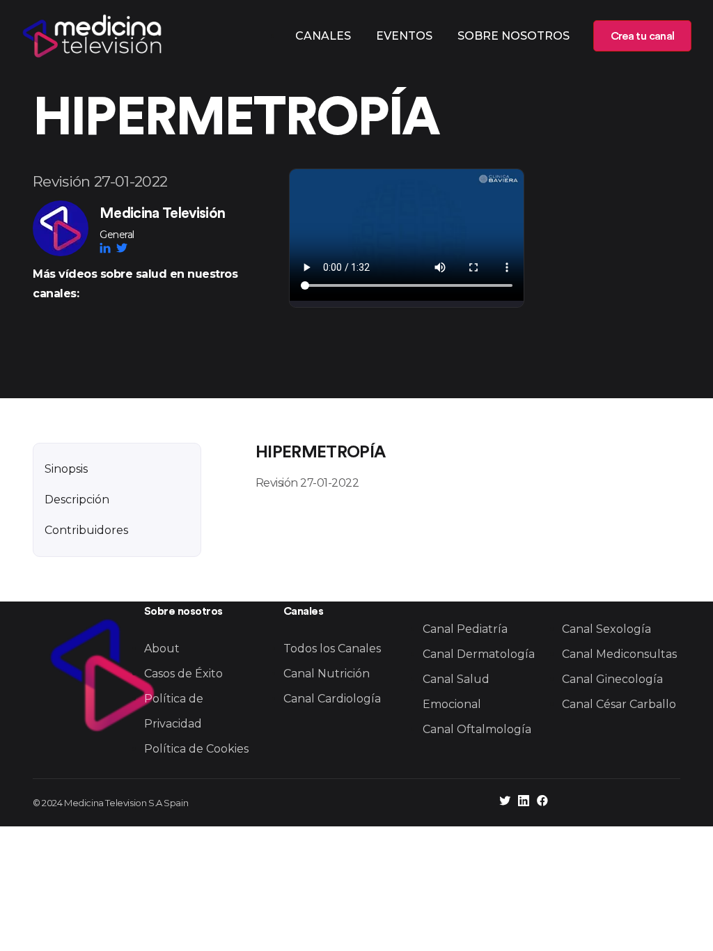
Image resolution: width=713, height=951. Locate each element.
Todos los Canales (332, 648)
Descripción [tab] (77, 499)
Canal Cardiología (332, 698)
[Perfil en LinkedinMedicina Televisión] (108, 247)
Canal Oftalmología (477, 729)
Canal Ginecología (612, 679)
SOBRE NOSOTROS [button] (513, 35)
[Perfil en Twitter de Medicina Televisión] (504, 802)
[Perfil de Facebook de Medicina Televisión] (542, 802)
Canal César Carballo (619, 704)
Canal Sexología (606, 629)
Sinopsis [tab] (66, 468)
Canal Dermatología (479, 654)
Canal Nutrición (326, 673)
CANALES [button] (323, 35)
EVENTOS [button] (404, 35)
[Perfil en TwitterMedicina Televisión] (121, 247)
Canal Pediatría (465, 629)
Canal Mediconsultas (619, 654)
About (162, 648)
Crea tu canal (642, 36)
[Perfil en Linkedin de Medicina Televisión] (523, 802)
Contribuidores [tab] (86, 530)
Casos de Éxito (183, 673)
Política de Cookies (196, 748)
